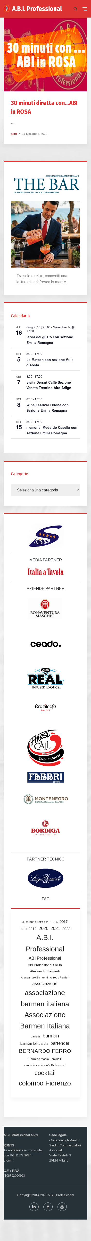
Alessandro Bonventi (34, 977)
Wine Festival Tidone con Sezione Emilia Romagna (47, 407)
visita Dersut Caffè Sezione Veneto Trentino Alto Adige (48, 385)
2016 (54, 922)
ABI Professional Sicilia (45, 965)
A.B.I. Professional (37, 9)
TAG (45, 899)
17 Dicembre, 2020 (34, 134)
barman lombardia (34, 1044)
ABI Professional (45, 958)
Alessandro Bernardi (45, 971)
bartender (59, 1043)
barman (51, 1035)
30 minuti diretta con (35, 921)
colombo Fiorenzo (45, 1083)
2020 (43, 928)
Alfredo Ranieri (59, 977)
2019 (32, 929)
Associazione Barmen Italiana (45, 1020)
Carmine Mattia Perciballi (45, 1058)
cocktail (45, 1072)
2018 (23, 929)
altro (14, 134)
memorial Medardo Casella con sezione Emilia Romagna (51, 430)
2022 (66, 929)
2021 (55, 928)
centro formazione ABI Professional (45, 1065)
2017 (63, 922)
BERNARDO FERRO (45, 1051)
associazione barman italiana (45, 998)
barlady (36, 1036)
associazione (45, 983)
